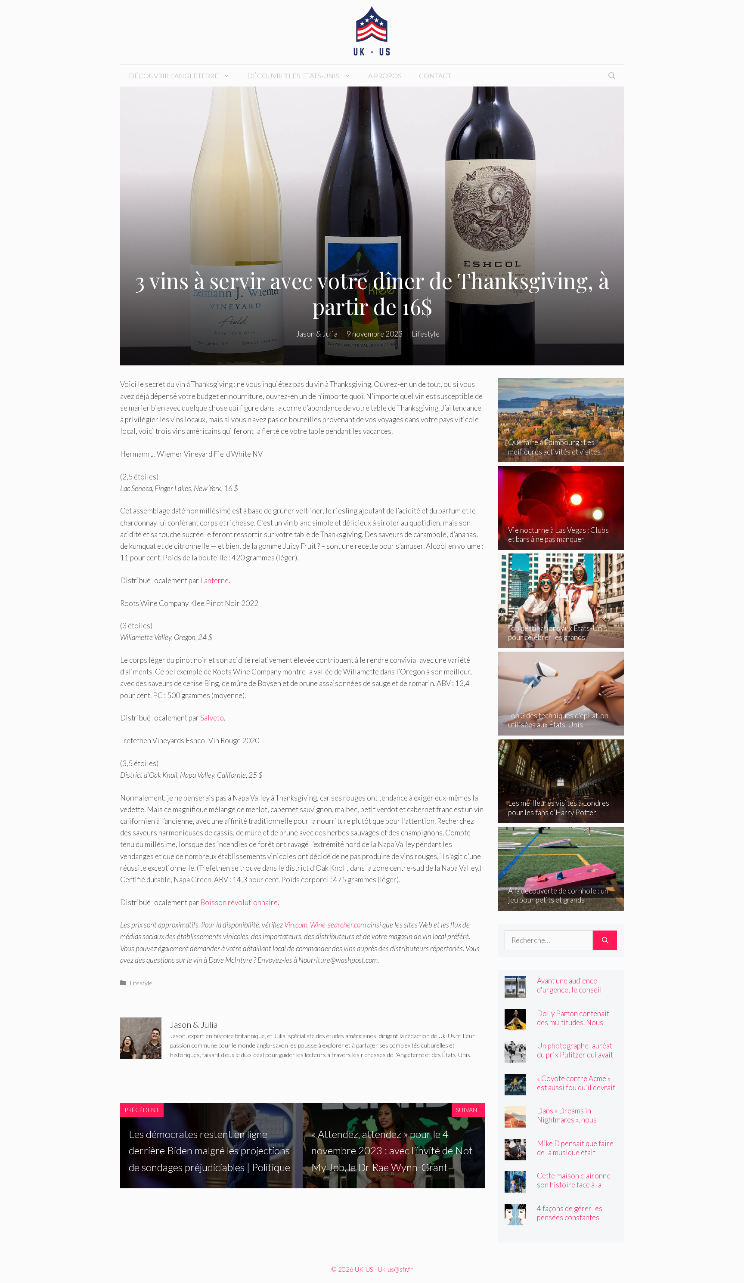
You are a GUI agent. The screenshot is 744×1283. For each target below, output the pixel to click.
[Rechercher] (605, 940)
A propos (385, 75)
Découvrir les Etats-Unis (293, 75)
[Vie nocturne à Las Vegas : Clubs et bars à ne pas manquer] (561, 544)
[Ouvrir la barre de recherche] (612, 76)
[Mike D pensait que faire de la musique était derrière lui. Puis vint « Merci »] (515, 1154)
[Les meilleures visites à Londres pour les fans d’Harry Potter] (561, 817)
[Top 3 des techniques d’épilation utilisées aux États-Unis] (561, 729)
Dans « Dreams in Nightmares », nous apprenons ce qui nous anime (572, 1124)
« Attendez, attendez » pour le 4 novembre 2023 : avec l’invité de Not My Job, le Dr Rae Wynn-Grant (392, 1150)
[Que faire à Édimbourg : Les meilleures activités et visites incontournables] (561, 456)
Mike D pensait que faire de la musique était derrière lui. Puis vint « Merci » (575, 1157)
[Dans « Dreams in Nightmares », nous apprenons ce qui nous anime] (515, 1121)
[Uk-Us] (372, 31)
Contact (435, 75)
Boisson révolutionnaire (239, 902)
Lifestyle (141, 982)
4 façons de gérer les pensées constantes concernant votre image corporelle (574, 1222)
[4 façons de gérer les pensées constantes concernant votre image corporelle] (515, 1219)
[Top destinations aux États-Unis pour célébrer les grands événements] (561, 641)
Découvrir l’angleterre (174, 75)
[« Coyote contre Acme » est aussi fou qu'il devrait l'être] (515, 1089)
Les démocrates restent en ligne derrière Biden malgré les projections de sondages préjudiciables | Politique (209, 1150)
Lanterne (214, 580)
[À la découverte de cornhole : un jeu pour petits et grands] (561, 904)
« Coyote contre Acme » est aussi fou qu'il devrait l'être (576, 1087)
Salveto (212, 717)
